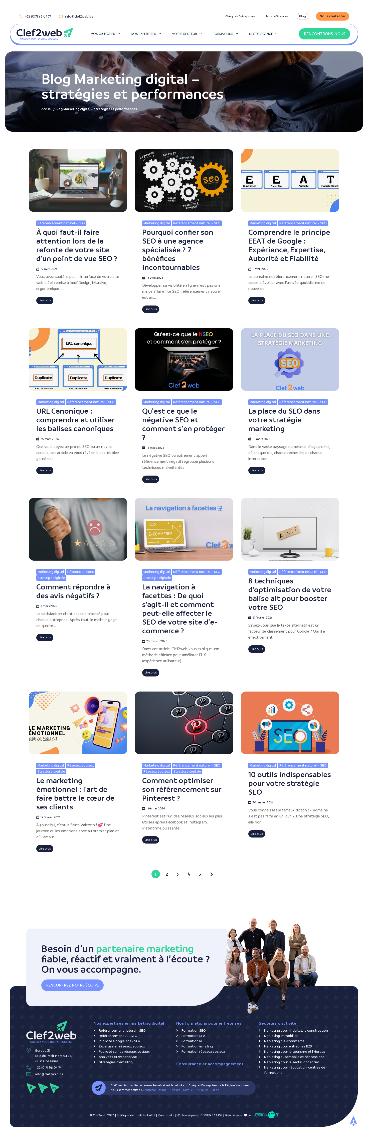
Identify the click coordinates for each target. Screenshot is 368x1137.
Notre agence (261, 34)
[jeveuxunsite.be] (266, 1115)
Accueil (46, 109)
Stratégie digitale (51, 578)
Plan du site (166, 1115)
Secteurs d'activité (277, 1023)
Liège (215, 1090)
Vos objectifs (103, 34)
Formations (223, 34)
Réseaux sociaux (80, 572)
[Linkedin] (54, 1088)
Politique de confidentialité (136, 1115)
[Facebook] (31, 1088)
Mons (162, 1090)
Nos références (277, 16)
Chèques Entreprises (240, 16)
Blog (302, 16)
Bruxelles (202, 1090)
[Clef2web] (45, 34)
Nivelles (174, 1090)
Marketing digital (156, 223)
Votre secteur (184, 34)
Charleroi (149, 1090)
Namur (188, 1090)
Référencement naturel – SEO (61, 223)
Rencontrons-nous (324, 34)
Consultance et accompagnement (210, 1064)
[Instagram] (43, 1088)
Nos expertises (143, 34)
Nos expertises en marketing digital (129, 1023)
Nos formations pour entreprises (209, 1023)
